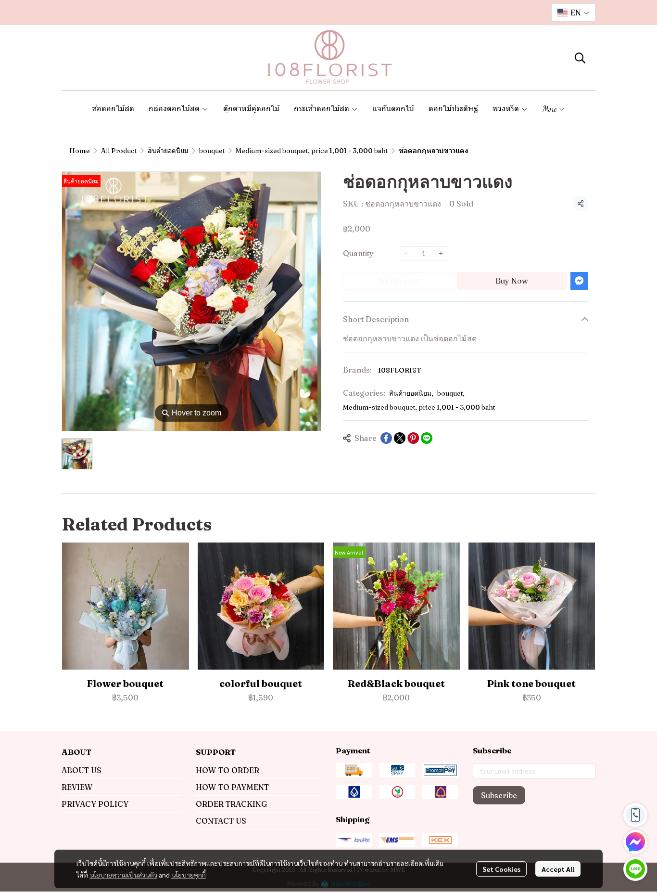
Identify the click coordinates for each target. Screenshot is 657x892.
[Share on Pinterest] (413, 438)
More (550, 108)
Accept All (558, 869)
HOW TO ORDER (227, 770)
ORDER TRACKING (231, 804)
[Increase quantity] (441, 253)
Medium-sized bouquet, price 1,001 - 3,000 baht (312, 150)
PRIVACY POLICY (95, 804)
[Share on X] (399, 438)
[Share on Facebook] (386, 438)
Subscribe (499, 795)
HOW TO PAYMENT (232, 787)
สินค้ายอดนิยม (168, 150)
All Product (119, 150)
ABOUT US (81, 770)
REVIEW (77, 787)
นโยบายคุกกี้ (188, 874)
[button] (573, 12)
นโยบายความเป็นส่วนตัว (123, 874)
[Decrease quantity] (406, 253)
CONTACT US (221, 821)
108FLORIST (399, 370)
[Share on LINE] (426, 438)
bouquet (212, 150)
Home (79, 150)
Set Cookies (501, 869)
